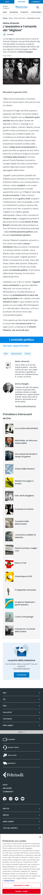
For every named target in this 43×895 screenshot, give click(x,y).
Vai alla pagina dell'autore (25, 406)
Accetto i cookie (21, 891)
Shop (5, 785)
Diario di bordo (22, 361)
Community (8, 791)
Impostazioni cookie (21, 885)
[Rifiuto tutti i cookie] (40, 837)
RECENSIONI (14, 12)
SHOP (7, 2)
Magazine (7, 788)
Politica (27, 354)
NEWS (5, 12)
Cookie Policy (9, 880)
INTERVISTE (24, 12)
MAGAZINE (21, 2)
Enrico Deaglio (16, 354)
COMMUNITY (35, 2)
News (6, 354)
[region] (21, 864)
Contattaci (21, 675)
